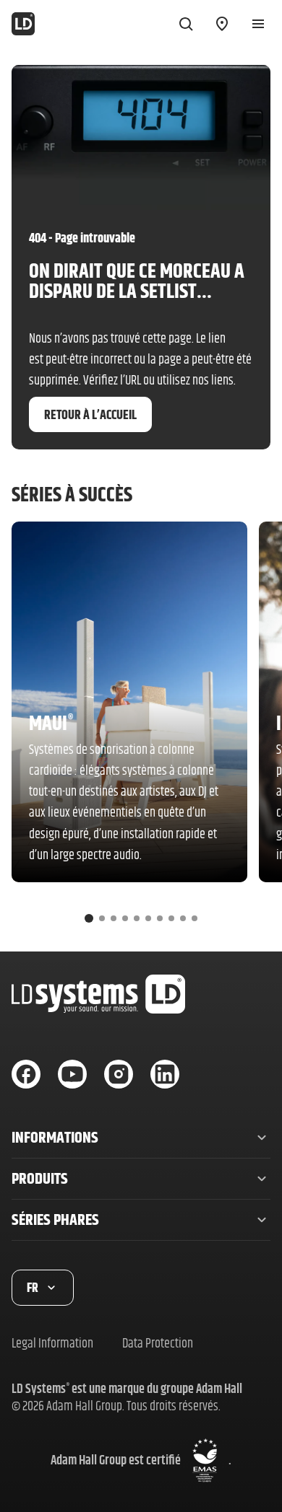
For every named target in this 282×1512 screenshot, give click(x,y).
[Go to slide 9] (183, 918)
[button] (141, 1137)
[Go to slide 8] (171, 918)
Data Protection (157, 1342)
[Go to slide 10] (194, 918)
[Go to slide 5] (137, 918)
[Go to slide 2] (102, 918)
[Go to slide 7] (160, 918)
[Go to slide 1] (89, 918)
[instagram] (118, 1074)
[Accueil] (23, 24)
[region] (141, 728)
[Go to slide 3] (113, 918)
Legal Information (52, 1342)
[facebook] (26, 1074)
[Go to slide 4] (125, 918)
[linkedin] (164, 1074)
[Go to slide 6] (148, 918)
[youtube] (72, 1074)
